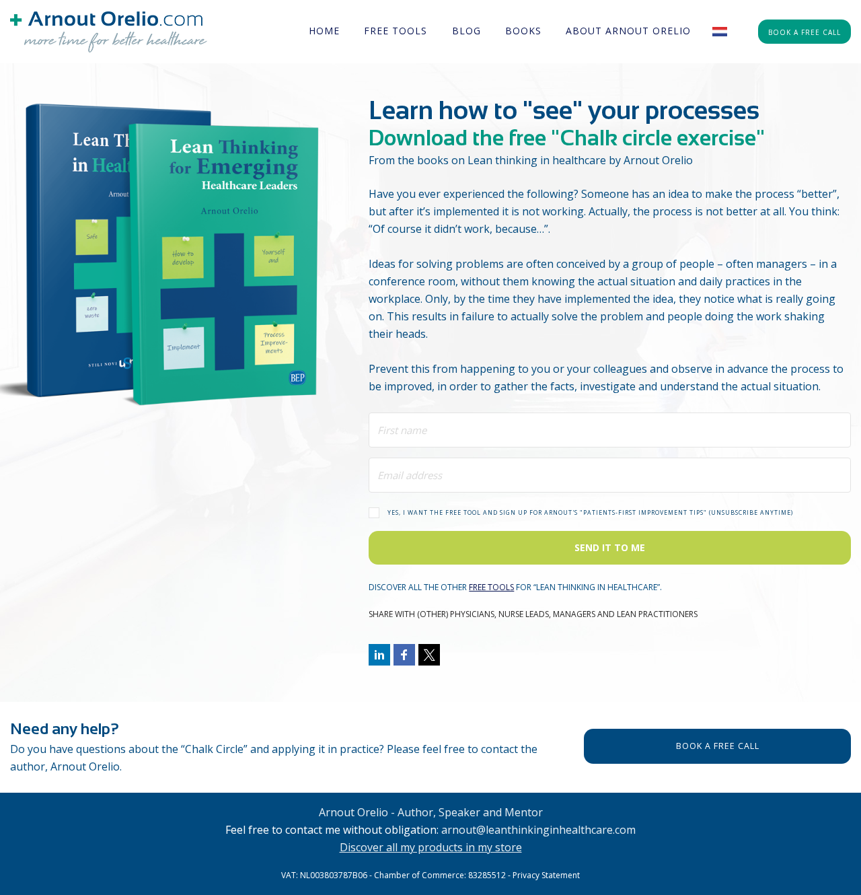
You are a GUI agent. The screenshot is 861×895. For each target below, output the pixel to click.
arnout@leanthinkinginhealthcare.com (538, 829)
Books (523, 30)
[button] (610, 512)
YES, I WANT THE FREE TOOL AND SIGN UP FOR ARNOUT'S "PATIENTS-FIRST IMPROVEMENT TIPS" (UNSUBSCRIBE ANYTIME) (590, 513)
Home (324, 30)
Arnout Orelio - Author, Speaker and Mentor (431, 812)
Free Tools (395, 30)
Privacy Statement (546, 875)
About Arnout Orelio (628, 30)
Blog (466, 30)
